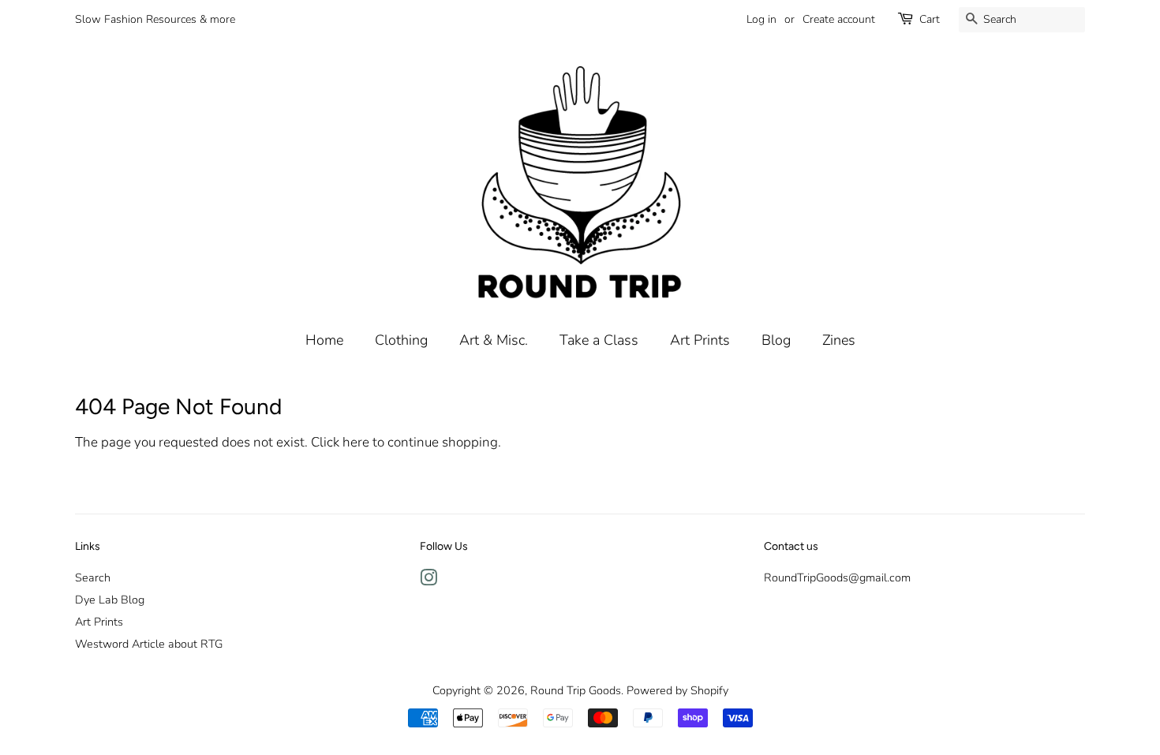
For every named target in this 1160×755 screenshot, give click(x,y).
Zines (838, 340)
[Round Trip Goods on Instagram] (428, 581)
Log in (761, 19)
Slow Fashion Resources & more (155, 19)
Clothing (401, 340)
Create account (839, 19)
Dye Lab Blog (109, 599)
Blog (776, 340)
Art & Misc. (493, 340)
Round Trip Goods (575, 690)
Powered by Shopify (677, 690)
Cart (929, 19)
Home (324, 340)
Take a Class (598, 340)
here (355, 442)
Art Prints (700, 340)
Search (92, 577)
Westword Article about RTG (149, 644)
